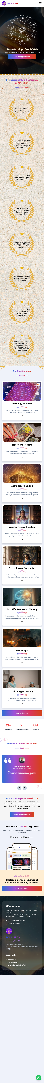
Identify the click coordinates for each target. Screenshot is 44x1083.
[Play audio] (38, 384)
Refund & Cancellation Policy (16, 965)
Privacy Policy (11, 959)
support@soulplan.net (16, 920)
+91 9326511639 (14, 923)
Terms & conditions (13, 962)
